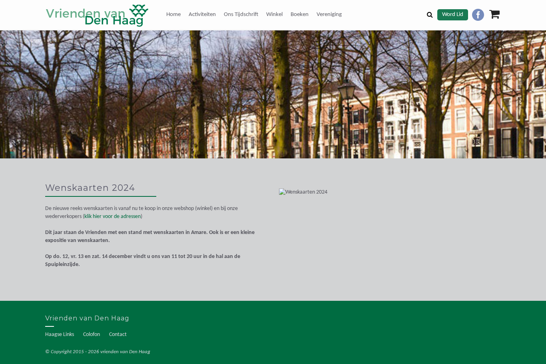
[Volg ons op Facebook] (478, 15)
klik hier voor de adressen (112, 217)
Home (173, 15)
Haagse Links (59, 335)
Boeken (300, 15)
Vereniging (329, 15)
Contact (118, 335)
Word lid (452, 15)
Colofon (91, 335)
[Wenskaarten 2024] (331, 196)
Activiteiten (202, 15)
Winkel (274, 15)
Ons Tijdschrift (241, 15)
